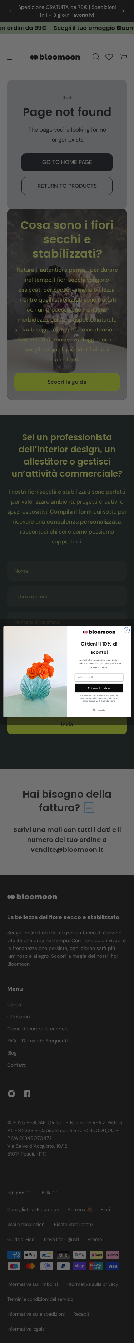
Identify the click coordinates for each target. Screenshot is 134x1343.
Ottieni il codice (99, 688)
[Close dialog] (126, 630)
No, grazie (99, 709)
